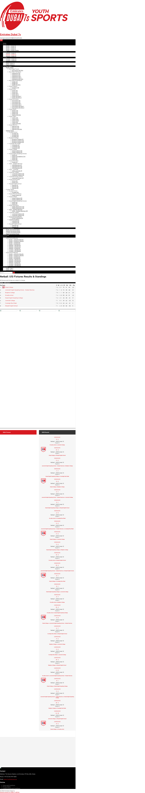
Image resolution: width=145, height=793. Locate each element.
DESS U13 (14, 158)
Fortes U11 (14, 162)
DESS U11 (14, 155)
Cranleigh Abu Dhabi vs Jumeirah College (57, 654)
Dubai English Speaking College (14, 298)
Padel (4, 62)
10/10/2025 (57, 437)
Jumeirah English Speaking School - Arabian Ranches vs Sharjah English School (57, 570)
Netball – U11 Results (14, 248)
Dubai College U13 (17, 150)
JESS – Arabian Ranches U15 (20, 211)
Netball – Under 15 (11, 56)
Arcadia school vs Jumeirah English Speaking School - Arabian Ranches (57, 675)
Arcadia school (9, 295)
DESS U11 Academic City (18, 156)
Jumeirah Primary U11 (18, 178)
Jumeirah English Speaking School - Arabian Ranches (19, 290)
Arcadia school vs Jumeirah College (57, 444)
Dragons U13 (15, 87)
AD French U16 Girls (17, 70)
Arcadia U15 (15, 136)
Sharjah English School (11, 306)
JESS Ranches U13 (17, 166)
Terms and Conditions (9, 785)
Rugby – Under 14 (11, 47)
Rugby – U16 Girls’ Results (16, 239)
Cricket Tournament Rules (13, 232)
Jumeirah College (10, 300)
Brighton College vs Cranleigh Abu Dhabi (57, 708)
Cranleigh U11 (15, 145)
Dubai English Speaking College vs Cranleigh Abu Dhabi (57, 476)
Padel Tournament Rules (12, 234)
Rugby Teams (9, 67)
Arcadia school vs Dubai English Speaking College (57, 612)
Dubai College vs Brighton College (57, 486)
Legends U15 (15, 222)
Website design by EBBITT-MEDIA (9, 792)
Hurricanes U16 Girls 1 (18, 106)
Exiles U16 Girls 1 (16, 96)
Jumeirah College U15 (18, 175)
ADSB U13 (15, 82)
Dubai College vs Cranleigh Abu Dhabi (57, 581)
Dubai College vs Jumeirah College (57, 539)
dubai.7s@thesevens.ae (10, 779)
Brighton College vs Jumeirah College (57, 644)
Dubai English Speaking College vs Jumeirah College (57, 591)
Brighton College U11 (17, 139)
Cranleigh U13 (16, 146)
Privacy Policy (7, 786)
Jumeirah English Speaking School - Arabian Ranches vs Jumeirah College (57, 497)
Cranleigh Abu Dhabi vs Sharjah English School (57, 633)
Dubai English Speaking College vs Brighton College (57, 549)
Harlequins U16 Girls (17, 79)
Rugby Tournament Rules (13, 229)
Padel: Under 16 (10, 64)
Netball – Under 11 (11, 53)
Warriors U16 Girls (17, 129)
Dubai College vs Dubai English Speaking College (57, 686)
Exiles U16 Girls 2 (17, 97)
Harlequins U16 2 (16, 77)
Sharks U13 (15, 110)
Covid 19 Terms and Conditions (11, 788)
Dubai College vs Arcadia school (57, 729)
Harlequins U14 (16, 74)
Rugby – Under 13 (11, 46)
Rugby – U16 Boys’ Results (16, 241)
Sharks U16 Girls (16, 115)
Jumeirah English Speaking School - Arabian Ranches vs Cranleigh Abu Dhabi (57, 528)
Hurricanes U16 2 (16, 105)
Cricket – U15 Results (15, 249)
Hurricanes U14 (16, 102)
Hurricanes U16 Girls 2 (18, 107)
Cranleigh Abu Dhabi (11, 303)
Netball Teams (10, 130)
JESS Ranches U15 (17, 168)
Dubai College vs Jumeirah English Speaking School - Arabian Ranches (57, 623)
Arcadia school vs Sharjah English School (57, 560)
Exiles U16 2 (15, 95)
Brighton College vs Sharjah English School (57, 665)
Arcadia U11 (15, 133)
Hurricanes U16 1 (16, 103)
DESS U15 (14, 159)
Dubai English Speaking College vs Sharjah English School (57, 507)
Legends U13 (15, 221)
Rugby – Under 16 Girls (12, 50)
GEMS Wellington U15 (18, 208)
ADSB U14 (15, 83)
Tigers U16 (15, 122)
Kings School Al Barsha (15, 216)
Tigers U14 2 (15, 120)
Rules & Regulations (8, 228)
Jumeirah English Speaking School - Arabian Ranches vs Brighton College (57, 465)
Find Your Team (7, 66)
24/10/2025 (57, 605)
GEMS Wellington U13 (18, 206)
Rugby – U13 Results (14, 244)
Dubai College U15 (17, 152)
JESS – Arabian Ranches (15, 209)
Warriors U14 (15, 128)
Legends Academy (14, 219)
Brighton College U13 (18, 140)
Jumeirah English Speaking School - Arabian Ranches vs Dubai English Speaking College (57, 697)
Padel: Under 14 (10, 63)
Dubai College (9, 287)
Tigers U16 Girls (16, 123)
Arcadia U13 (15, 135)
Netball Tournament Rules (13, 231)
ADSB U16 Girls (16, 85)
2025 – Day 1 (9, 268)
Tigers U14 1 (15, 119)
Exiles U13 (15, 90)
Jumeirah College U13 (18, 173)
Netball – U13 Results (15, 247)
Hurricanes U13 (16, 100)
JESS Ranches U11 (17, 165)
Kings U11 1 (15, 181)
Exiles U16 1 (15, 93)
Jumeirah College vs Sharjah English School (57, 718)
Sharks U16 (15, 113)
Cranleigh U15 (16, 148)
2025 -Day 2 (9, 270)
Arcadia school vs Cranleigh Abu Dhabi (57, 518)
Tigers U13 (15, 118)
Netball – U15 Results (15, 245)
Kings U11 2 (15, 182)
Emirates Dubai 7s (10, 34)
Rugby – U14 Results (14, 242)
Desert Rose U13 (16, 195)
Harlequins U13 (16, 73)
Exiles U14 (15, 92)
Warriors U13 (15, 126)
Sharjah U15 (15, 188)
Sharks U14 (15, 112)
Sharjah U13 (15, 186)
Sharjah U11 (15, 185)
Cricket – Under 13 (11, 59)
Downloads (6, 235)
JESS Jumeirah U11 (17, 171)
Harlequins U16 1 (16, 76)
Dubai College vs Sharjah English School (57, 455)
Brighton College (10, 292)
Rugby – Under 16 (11, 49)
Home (4, 43)
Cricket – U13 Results (15, 251)
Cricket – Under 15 (11, 60)
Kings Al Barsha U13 (17, 218)
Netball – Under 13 (11, 54)
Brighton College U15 (18, 142)
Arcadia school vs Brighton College (57, 602)
